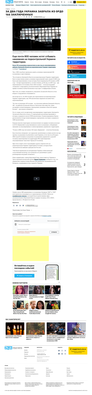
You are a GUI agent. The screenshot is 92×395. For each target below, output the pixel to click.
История (68, 370)
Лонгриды (52, 2)
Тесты (57, 2)
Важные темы (10, 5)
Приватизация (8, 375)
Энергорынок (7, 374)
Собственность (70, 375)
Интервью (45, 2)
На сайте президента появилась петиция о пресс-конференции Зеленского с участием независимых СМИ (73, 135)
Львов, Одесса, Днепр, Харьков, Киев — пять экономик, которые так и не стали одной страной (74, 173)
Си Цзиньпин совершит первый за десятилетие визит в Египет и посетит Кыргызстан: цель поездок (74, 164)
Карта (25, 358)
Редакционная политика (29, 356)
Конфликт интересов (29, 372)
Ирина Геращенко (39, 159)
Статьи (32, 2)
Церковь (48, 374)
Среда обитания (49, 372)
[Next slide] (85, 5)
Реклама (26, 354)
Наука (47, 368)
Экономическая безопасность (31, 374)
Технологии (48, 370)
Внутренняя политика (9, 368)
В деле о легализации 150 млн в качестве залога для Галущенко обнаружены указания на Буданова (74, 156)
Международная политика (10, 370)
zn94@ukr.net (39, 357)
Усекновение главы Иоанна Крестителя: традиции (73, 121)
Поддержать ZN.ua (81, 2)
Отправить (54, 232)
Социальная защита (29, 368)
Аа (74, 2)
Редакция (26, 352)
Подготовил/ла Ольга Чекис (21, 210)
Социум (68, 368)
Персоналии (28, 375)
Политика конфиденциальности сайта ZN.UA (78, 390)
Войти (71, 2)
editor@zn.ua (44, 361)
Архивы (25, 350)
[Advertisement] (31, 248)
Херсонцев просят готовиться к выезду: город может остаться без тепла (73, 144)
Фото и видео (38, 2)
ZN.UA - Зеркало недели (77, 95)
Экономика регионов (9, 377)
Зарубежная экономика (30, 370)
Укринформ (22, 69)
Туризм (68, 374)
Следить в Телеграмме (25, 275)
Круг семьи (69, 372)
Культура (48, 375)
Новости (27, 2)
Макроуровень (8, 372)
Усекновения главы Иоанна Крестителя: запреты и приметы (73, 128)
